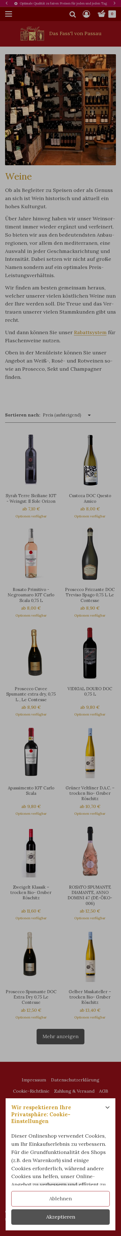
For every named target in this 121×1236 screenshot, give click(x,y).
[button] (107, 1116)
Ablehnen (60, 1198)
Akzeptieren (60, 1217)
